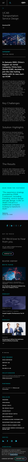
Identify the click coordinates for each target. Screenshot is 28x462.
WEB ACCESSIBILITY (7, 416)
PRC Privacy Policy (8, 408)
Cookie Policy (14, 454)
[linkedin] (11, 225)
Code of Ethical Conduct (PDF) (11, 425)
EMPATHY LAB (6, 362)
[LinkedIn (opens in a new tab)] (3, 441)
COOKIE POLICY (6, 411)
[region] (14, 455)
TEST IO (4, 365)
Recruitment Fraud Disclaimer (11, 422)
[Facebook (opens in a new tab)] (7, 441)
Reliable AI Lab (6, 368)
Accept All (20, 458)
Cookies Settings (7, 458)
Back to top (6, 352)
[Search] (10, 3)
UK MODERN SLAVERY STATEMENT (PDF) (12, 419)
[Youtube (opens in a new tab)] (16, 441)
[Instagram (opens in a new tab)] (12, 441)
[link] (21, 226)
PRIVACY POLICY (6, 405)
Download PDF (6, 25)
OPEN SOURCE (6, 402)
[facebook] (7, 225)
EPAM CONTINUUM (7, 359)
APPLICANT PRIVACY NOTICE (9, 413)
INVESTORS (5, 399)
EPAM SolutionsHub (7, 378)
